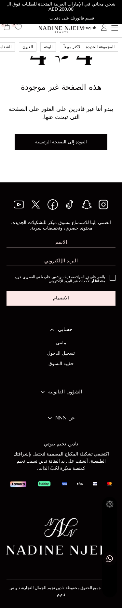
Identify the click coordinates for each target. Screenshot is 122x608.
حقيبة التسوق (61, 364)
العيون (27, 47)
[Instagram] (103, 208)
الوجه (48, 47)
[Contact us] (109, 558)
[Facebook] (52, 208)
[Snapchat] (86, 208)
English (90, 28)
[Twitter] (36, 208)
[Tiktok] (69, 208)
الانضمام (61, 298)
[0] (18, 28)
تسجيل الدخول (61, 353)
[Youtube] (19, 206)
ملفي (61, 343)
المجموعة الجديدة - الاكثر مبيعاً (89, 47)
